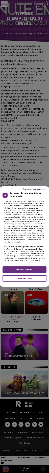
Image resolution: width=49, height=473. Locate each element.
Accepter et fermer (24, 269)
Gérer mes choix (24, 278)
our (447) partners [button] (15, 201)
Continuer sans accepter (34, 189)
